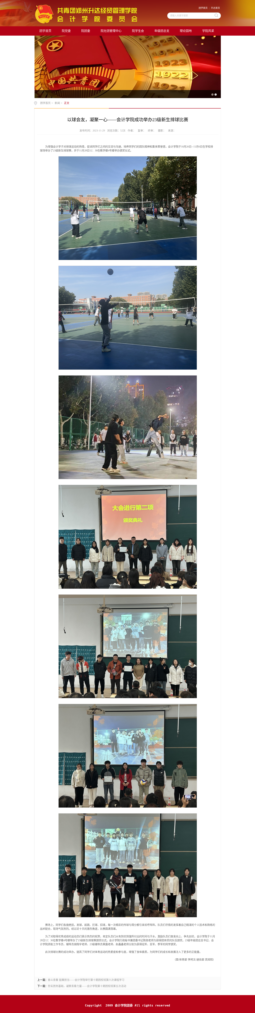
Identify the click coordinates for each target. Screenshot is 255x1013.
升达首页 (215, 8)
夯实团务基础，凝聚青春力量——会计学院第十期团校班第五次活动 (87, 986)
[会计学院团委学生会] (85, 13)
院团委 (85, 30)
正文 (66, 103)
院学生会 (138, 30)
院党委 (66, 30)
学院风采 (208, 30)
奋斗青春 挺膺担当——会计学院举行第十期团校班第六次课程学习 (86, 980)
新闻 (57, 103)
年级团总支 (161, 30)
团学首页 (203, 8)
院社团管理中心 (111, 30)
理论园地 (186, 30)
